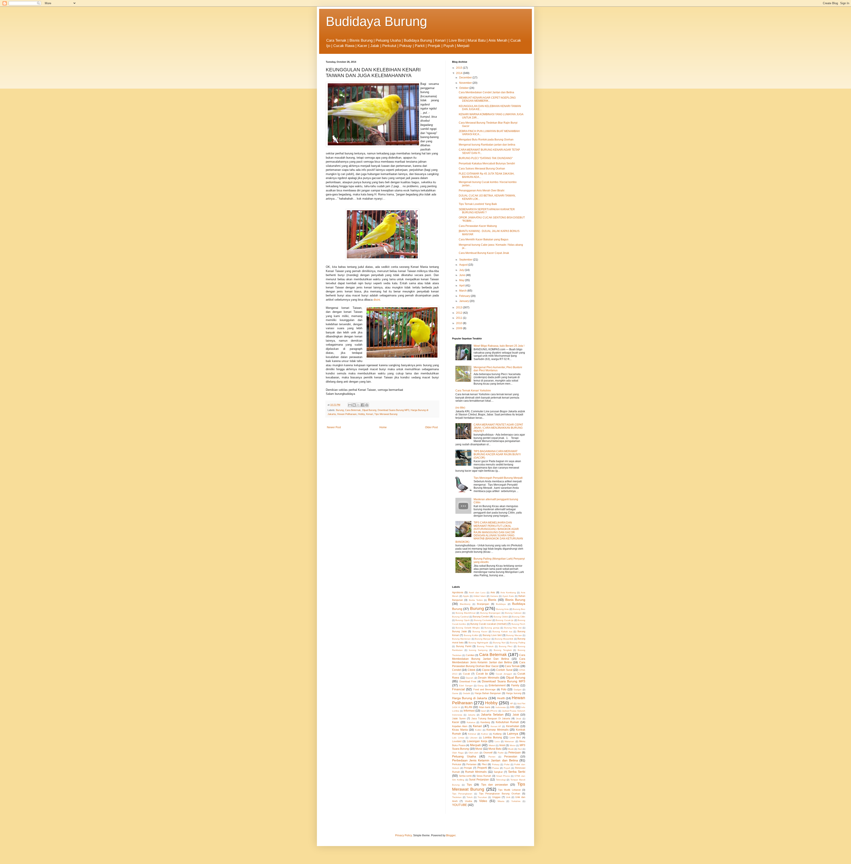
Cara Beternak (353, 410)
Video (483, 801)
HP (511, 703)
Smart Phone (503, 776)
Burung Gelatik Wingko (468, 628)
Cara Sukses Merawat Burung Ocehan (482, 168)
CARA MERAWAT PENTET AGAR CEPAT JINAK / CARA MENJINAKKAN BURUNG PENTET (498, 428)
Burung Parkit (463, 646)
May (462, 280)
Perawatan (510, 756)
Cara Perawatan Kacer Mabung (478, 226)
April (462, 285)
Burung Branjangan (490, 613)
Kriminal (472, 734)
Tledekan (457, 797)
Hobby (361, 414)
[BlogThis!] (354, 405)
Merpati (475, 745)
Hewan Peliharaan (347, 414)
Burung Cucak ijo (504, 620)
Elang (481, 685)
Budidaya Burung (376, 21)
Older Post (431, 427)
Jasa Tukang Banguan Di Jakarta (490, 718)
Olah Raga (458, 752)
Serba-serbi (465, 775)
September (466, 259)
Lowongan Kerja (477, 741)
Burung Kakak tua (502, 631)
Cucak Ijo (482, 673)
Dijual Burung (369, 410)
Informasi (469, 710)
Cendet (456, 669)
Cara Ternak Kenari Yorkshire (473, 390)
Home (383, 427)
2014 (459, 73)
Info (512, 707)
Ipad (483, 711)
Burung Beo (519, 609)
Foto (503, 689)
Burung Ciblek (501, 616)
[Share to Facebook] (362, 405)
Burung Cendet (481, 616)
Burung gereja (491, 628)
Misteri (492, 745)
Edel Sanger (465, 685)
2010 (459, 323)
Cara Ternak (512, 666)
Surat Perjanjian (479, 779)
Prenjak (468, 768)
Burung (340, 410)
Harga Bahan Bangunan (488, 693)
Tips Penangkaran (462, 793)
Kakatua (471, 722)
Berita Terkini (476, 600)
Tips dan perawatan (494, 784)
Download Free (467, 681)
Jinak (518, 718)
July (462, 270)
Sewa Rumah (483, 775)
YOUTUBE (459, 805)
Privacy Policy (403, 835)
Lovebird (456, 741)
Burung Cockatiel (483, 620)
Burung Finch (518, 624)
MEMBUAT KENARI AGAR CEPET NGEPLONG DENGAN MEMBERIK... (487, 99)
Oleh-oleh (473, 752)
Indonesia (501, 707)
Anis (492, 592)
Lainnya (512, 733)
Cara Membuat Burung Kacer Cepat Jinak (484, 253)
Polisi (506, 764)
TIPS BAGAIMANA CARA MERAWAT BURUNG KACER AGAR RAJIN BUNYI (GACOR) (497, 454)
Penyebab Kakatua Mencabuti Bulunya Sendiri (487, 163)
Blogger (450, 835)
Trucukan (482, 797)
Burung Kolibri (471, 635)
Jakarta (471, 715)
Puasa (495, 768)
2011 (459, 317)
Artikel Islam (479, 596)
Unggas (496, 797)
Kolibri (478, 730)
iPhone (494, 711)
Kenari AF (496, 726)
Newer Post (334, 427)
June (462, 275)
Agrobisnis (457, 592)
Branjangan (483, 604)
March (463, 290)
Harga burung (513, 693)
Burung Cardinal (460, 616)
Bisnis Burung (515, 599)
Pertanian (471, 764)
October (464, 88)
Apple (466, 596)
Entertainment (497, 685)
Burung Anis (502, 609)
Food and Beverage (484, 689)
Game (455, 693)
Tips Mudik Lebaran (509, 789)
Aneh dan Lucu (477, 592)
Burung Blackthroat (466, 613)
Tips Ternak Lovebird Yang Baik (478, 204)
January (464, 301)
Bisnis (492, 599)
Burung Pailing (517, 642)
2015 (459, 67)
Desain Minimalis (488, 677)
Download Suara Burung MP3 (393, 410)
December (465, 77)
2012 (459, 312)
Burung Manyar (483, 639)
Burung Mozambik (504, 639)
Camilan (470, 655)
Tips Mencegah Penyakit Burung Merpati (498, 477)
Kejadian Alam (459, 726)
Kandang (485, 722)
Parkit (501, 752)
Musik (511, 749)
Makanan (509, 741)
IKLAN (468, 707)
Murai (478, 748)
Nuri (520, 749)
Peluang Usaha (464, 756)
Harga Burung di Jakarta (469, 698)
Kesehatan (512, 726)
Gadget (517, 689)
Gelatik (466, 693)
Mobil (502, 745)
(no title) (460, 407)
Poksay (496, 764)
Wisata (501, 801)
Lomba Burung (492, 737)
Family (515, 685)
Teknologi (501, 779)
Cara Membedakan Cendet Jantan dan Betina (486, 92)
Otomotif (487, 752)
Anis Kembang (508, 592)
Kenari (369, 414)
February (465, 296)
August (463, 264)
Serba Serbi (516, 771)
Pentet (491, 756)
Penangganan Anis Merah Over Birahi (481, 190)
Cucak (466, 673)
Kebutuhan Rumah (507, 722)
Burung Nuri (499, 642)
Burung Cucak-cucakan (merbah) (488, 624)
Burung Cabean (513, 613)
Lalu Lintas (458, 737)
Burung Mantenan (461, 639)
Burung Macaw (514, 635)
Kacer (455, 722)
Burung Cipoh (462, 620)
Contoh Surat (504, 669)
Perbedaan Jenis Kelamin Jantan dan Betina (485, 760)
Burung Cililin (518, 616)
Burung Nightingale (478, 642)
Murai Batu (495, 748)
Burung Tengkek (503, 650)
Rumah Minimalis (476, 771)
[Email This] (350, 405)
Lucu (497, 741)
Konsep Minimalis (497, 729)
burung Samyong (478, 650)
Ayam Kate (508, 596)
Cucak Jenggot (504, 674)
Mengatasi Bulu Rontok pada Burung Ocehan (486, 139)
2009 (459, 328)
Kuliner (484, 734)
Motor (512, 745)
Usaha (468, 801)
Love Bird (515, 737)
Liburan (474, 737)
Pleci (484, 764)
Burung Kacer (479, 631)
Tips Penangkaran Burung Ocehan (499, 793)
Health (501, 698)
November (465, 82)
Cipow (486, 669)
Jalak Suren (459, 718)
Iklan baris (484, 707)
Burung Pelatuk (485, 646)
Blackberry (465, 604)
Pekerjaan (514, 752)
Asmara (494, 596)
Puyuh (507, 768)
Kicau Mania (460, 729)
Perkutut (456, 764)
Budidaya (501, 604)
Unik (508, 797)
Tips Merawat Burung (385, 414)
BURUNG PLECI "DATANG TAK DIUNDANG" (486, 158)
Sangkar (498, 772)
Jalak (516, 714)
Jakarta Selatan (492, 714)
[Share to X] (358, 405)
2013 (459, 307)
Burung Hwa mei (513, 628)
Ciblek (471, 669)
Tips (469, 784)
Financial (458, 689)
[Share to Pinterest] (367, 405)
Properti (482, 767)
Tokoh (469, 797)
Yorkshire (516, 801)
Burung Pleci (506, 646)
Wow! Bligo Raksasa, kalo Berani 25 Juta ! (499, 345)
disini (376, 299)
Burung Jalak (459, 631)
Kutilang (497, 733)
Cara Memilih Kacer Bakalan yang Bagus (483, 239)
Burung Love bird (492, 635)
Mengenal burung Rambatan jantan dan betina (487, 144)
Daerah (469, 678)
